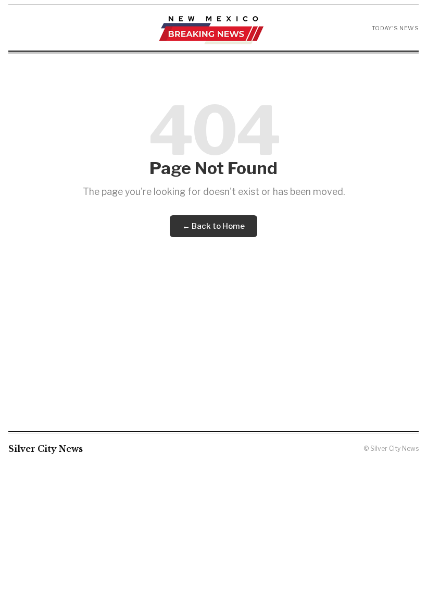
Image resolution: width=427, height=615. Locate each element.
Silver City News (45, 449)
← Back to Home (213, 226)
